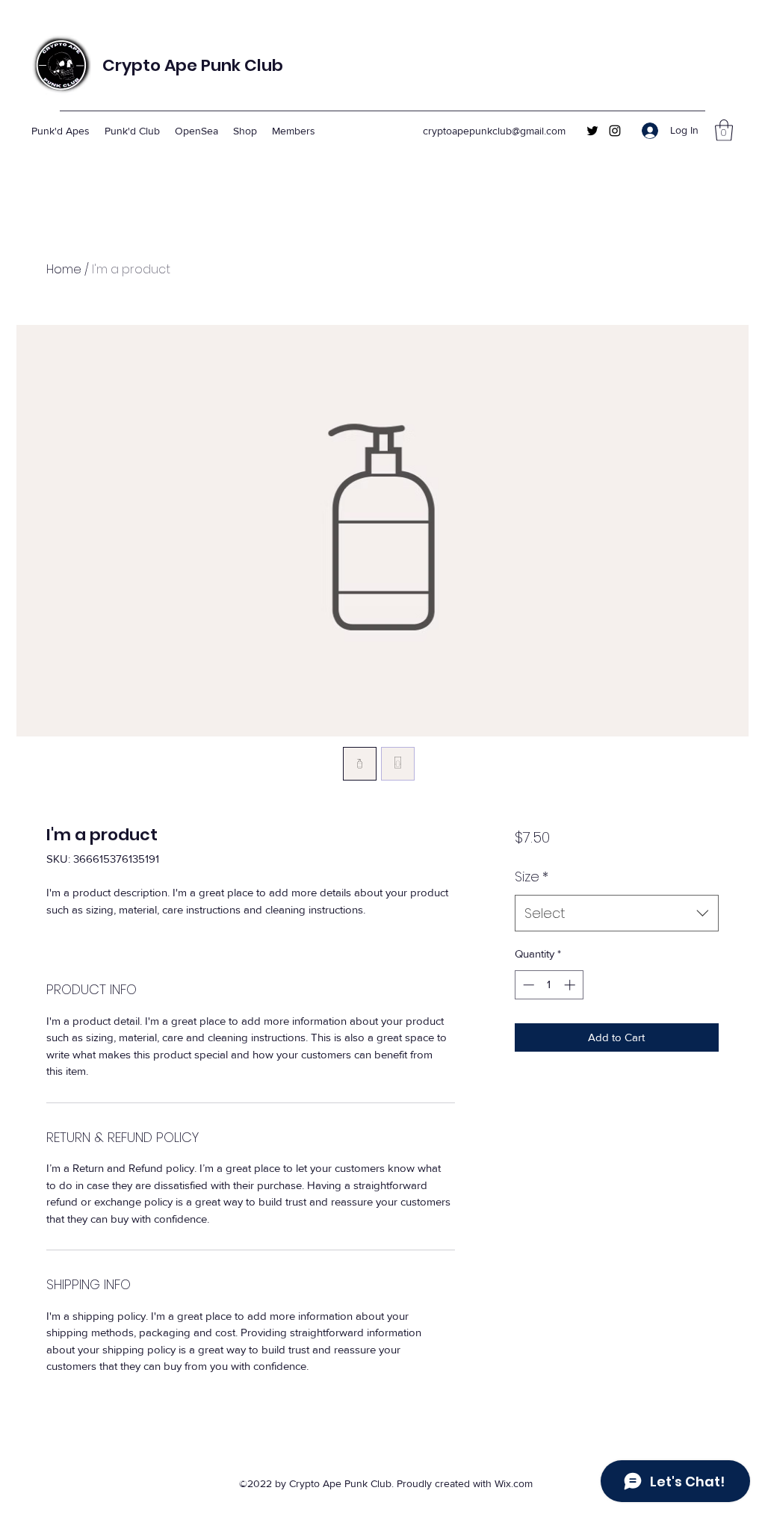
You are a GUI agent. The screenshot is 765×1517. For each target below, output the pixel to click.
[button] (724, 130)
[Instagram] (614, 130)
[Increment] (571, 985)
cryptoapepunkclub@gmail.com (494, 131)
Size (531, 876)
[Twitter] (592, 130)
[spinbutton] (548, 985)
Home (63, 269)
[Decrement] (527, 985)
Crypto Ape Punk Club (192, 65)
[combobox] (617, 913)
